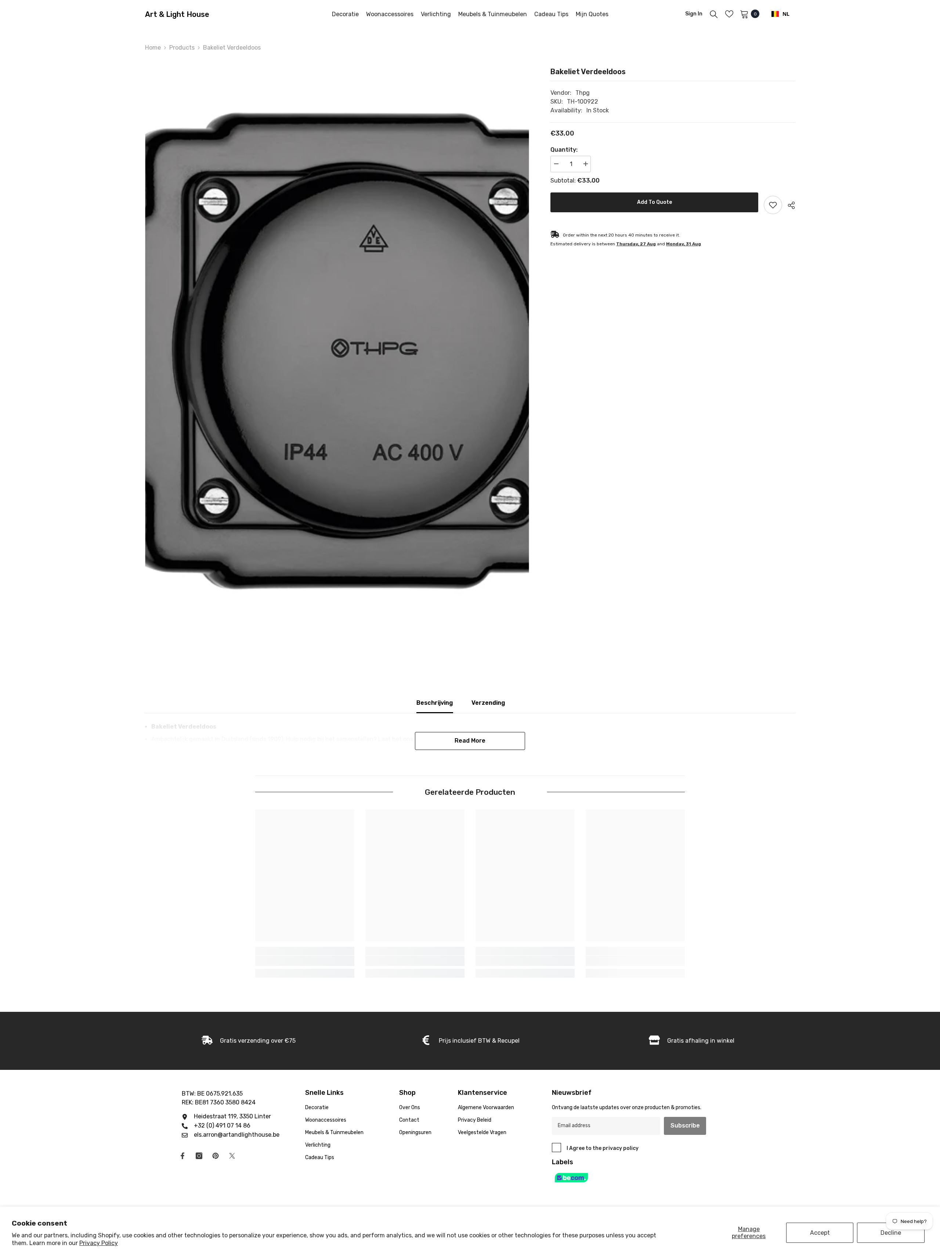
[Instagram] (199, 1155)
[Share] (788, 205)
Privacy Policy (98, 1243)
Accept (820, 1232)
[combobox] (780, 14)
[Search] (714, 14)
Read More (470, 740)
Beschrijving (434, 702)
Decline (891, 1232)
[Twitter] (232, 1155)
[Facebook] (182, 1155)
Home (153, 47)
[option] (337, 350)
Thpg (582, 92)
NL (785, 13)
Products (182, 47)
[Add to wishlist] (773, 205)
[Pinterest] (215, 1155)
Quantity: (564, 149)
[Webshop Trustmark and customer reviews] (637, 1177)
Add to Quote (654, 202)
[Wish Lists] (729, 14)
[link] (304, 961)
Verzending (488, 702)
